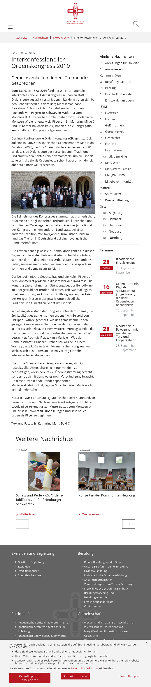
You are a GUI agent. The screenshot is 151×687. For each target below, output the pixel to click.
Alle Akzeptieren (75, 676)
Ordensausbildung (95, 571)
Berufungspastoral (118, 82)
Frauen (110, 119)
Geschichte (113, 138)
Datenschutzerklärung (85, 668)
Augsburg (115, 213)
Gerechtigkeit (114, 132)
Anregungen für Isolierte (122, 63)
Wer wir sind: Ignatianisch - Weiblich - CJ (109, 622)
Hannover (116, 225)
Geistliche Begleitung (31, 562)
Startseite (21, 37)
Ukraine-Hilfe (118, 157)
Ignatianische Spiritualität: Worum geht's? (43, 622)
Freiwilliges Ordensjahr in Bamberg (106, 588)
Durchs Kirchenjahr (118, 94)
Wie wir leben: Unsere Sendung (103, 627)
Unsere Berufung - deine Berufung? (106, 566)
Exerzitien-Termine (29, 575)
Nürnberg (115, 238)
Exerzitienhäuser (28, 571)
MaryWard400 (115, 175)
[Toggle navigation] (10, 27)
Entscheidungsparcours (98, 601)
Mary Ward (112, 163)
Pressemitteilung (117, 200)
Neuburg (115, 231)
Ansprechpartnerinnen (98, 579)
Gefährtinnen (114, 125)
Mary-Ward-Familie (118, 169)
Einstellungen (129, 676)
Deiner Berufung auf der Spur (102, 562)
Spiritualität (113, 194)
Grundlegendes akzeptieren (30, 678)
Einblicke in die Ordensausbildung (105, 575)
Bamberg (115, 219)
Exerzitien (112, 113)
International (114, 150)
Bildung (110, 88)
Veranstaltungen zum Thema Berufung (108, 584)
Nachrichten (40, 37)
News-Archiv (61, 37)
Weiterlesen (28, 514)
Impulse (110, 144)
